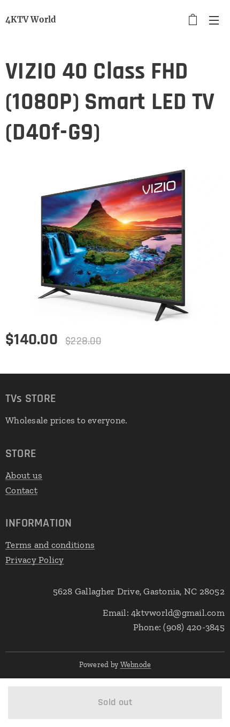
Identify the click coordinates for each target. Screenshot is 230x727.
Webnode (135, 664)
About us (23, 475)
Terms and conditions (50, 544)
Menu (214, 19)
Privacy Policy (34, 559)
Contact (21, 490)
